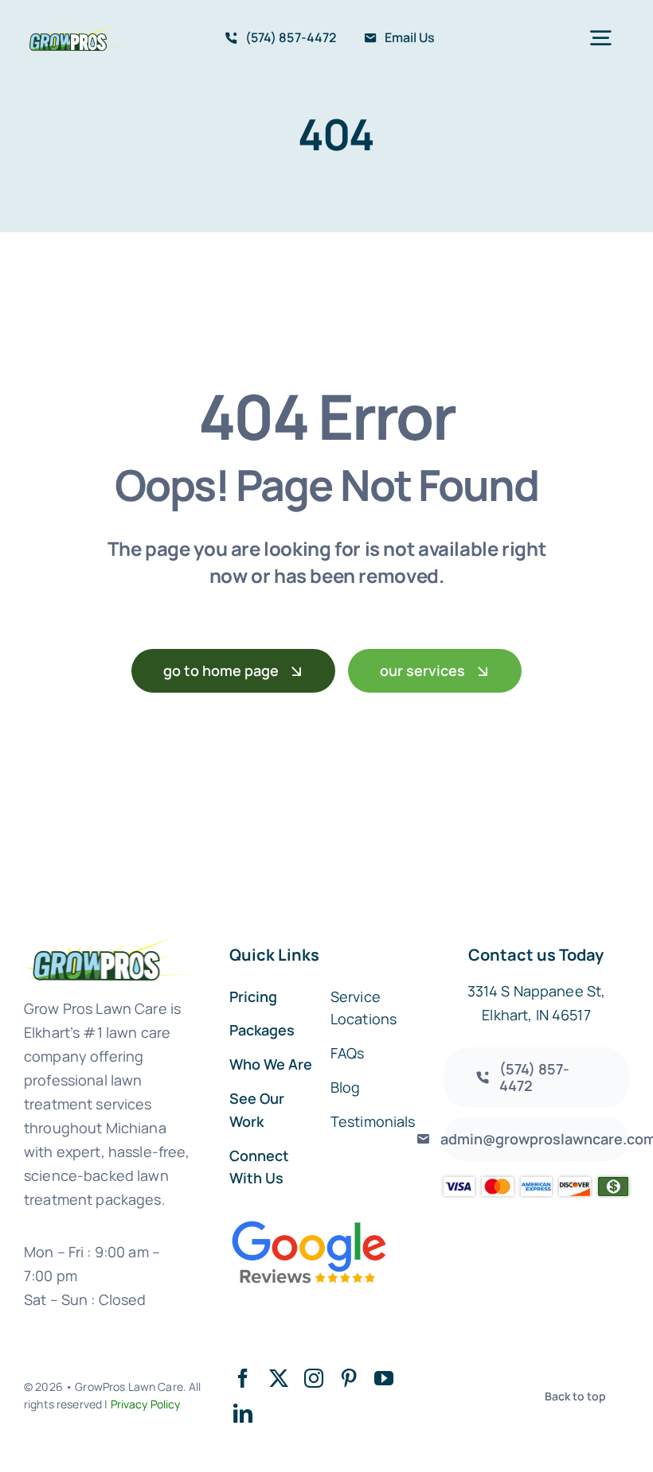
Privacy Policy (146, 1404)
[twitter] (278, 1378)
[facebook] (242, 1378)
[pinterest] (348, 1378)
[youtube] (383, 1378)
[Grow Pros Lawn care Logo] (75, 32)
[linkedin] (242, 1413)
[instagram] (313, 1378)
